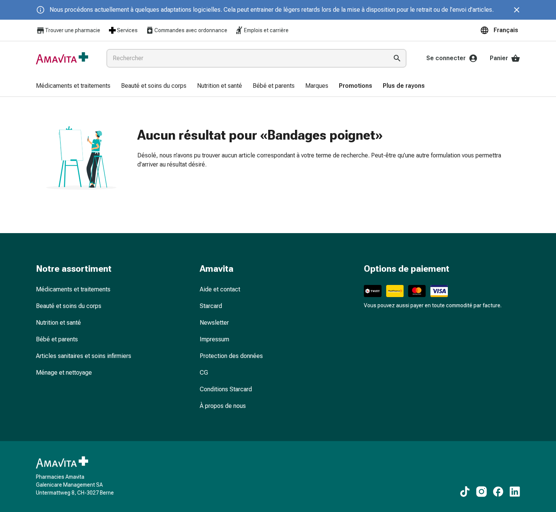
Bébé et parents (57, 339)
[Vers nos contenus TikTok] (465, 491)
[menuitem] (73, 86)
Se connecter (446, 58)
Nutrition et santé (58, 322)
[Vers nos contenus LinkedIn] (514, 491)
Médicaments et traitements (73, 289)
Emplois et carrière (266, 30)
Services (127, 30)
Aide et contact (220, 289)
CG (204, 372)
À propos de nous (223, 405)
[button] (500, 30)
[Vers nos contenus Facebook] (498, 491)
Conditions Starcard (226, 389)
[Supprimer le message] (516, 9)
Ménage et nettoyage (64, 372)
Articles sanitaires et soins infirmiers (83, 355)
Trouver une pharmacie (72, 30)
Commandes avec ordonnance (190, 30)
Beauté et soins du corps (68, 306)
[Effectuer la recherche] (397, 58)
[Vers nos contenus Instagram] (481, 491)
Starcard (211, 306)
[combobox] (246, 58)
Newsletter (214, 322)
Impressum (214, 339)
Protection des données (231, 355)
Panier (499, 58)
